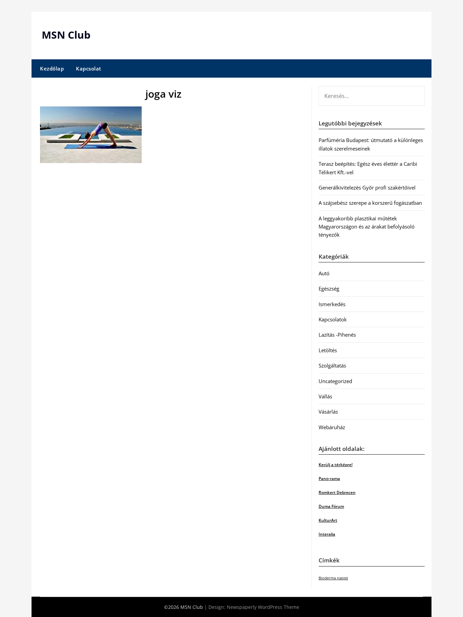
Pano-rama (329, 478)
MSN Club (66, 35)
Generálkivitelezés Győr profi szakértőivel (367, 187)
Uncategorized (335, 381)
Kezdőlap (52, 68)
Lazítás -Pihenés (337, 334)
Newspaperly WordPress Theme (263, 607)
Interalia (327, 534)
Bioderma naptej (333, 578)
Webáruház (332, 427)
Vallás (325, 396)
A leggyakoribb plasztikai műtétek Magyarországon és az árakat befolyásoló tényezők (367, 226)
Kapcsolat (88, 68)
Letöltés (328, 350)
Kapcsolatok (333, 319)
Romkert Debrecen (337, 492)
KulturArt (328, 520)
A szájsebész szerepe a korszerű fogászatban (370, 202)
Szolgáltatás (332, 365)
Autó (324, 273)
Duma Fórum (331, 506)
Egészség (329, 288)
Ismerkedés (332, 304)
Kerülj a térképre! (336, 464)
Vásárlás (328, 411)
